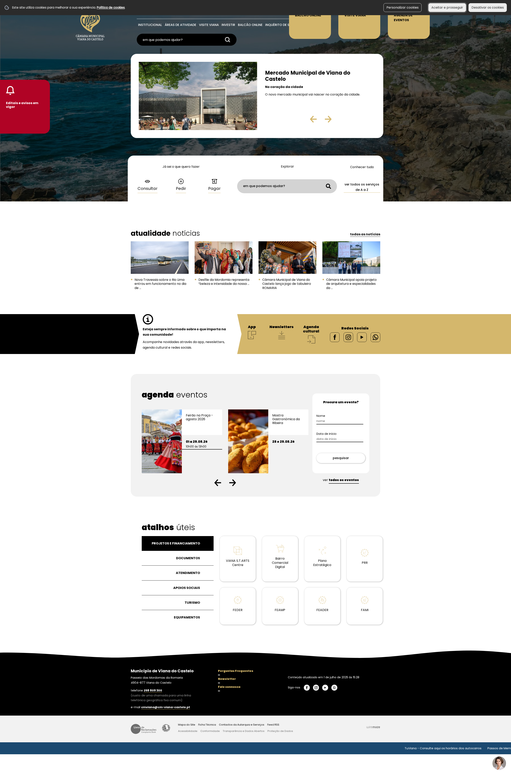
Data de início (333, 434)
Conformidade (210, 731)
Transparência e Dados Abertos (243, 731)
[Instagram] (348, 337)
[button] (217, 482)
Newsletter (227, 679)
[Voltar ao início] (90, 22)
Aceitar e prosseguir (447, 7)
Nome (327, 416)
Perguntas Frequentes (235, 671)
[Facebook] (335, 337)
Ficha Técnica (207, 724)
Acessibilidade (166, 728)
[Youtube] (362, 337)
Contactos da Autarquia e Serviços (241, 724)
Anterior (305, 121)
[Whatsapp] (375, 337)
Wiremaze (373, 727)
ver (341, 480)
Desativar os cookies (487, 7)
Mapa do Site (186, 724)
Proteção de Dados (280, 731)
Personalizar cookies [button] (402, 7)
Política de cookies (111, 7)
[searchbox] (187, 40)
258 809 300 (153, 690)
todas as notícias (365, 234)
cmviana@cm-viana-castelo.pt (165, 707)
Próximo (340, 121)
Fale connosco (229, 687)
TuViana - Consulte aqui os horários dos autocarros (396, 748)
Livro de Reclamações (143, 729)
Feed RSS (273, 724)
